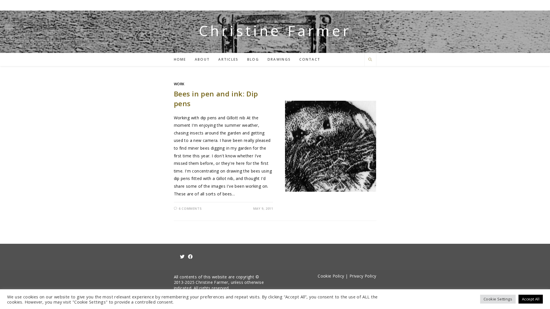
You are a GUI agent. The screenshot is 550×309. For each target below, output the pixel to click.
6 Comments (190, 208)
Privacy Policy (362, 276)
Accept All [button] (530, 299)
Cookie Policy (331, 276)
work (179, 84)
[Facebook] (190, 256)
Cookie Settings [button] (498, 299)
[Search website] (370, 60)
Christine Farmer (275, 30)
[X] (182, 256)
